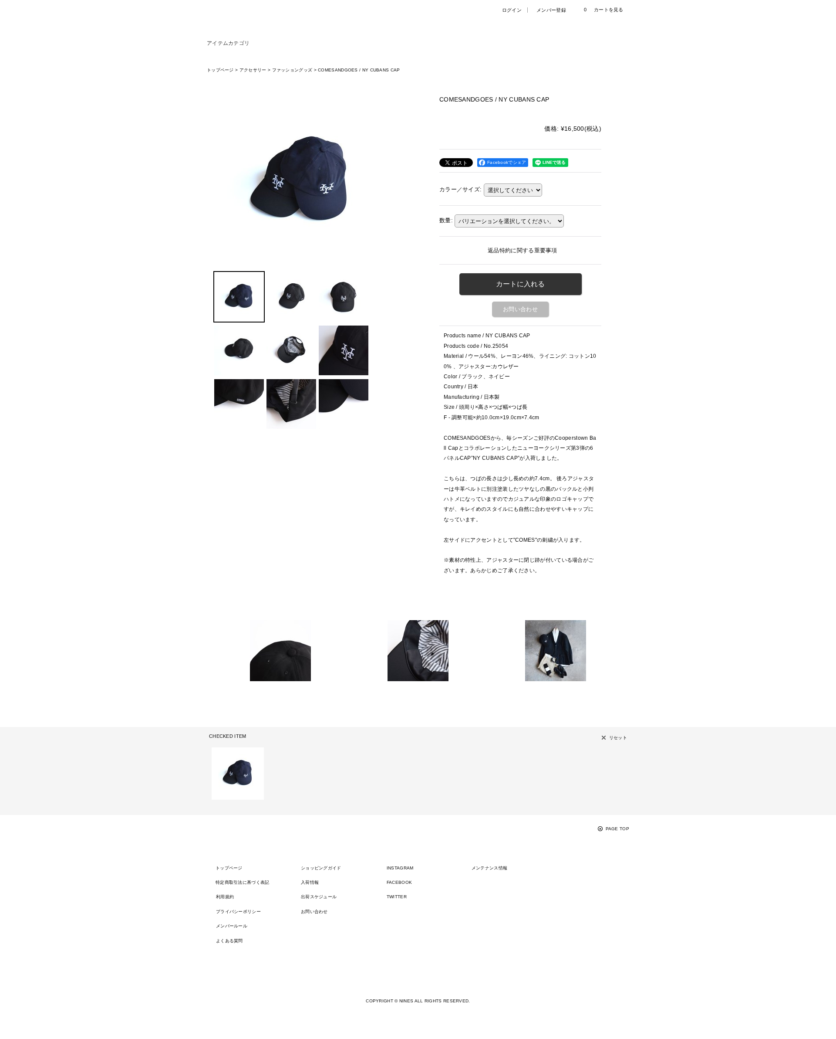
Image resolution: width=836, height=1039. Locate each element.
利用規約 (225, 896)
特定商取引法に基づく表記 (243, 882)
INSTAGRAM (400, 868)
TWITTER (397, 896)
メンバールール (231, 926)
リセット (618, 737)
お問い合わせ (520, 309)
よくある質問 (229, 940)
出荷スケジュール (319, 896)
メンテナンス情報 (489, 868)
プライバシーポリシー (238, 911)
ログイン (512, 10)
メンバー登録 (551, 10)
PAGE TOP (617, 828)
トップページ (229, 868)
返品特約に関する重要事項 (522, 250)
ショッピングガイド (321, 868)
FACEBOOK (399, 882)
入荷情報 (310, 882)
